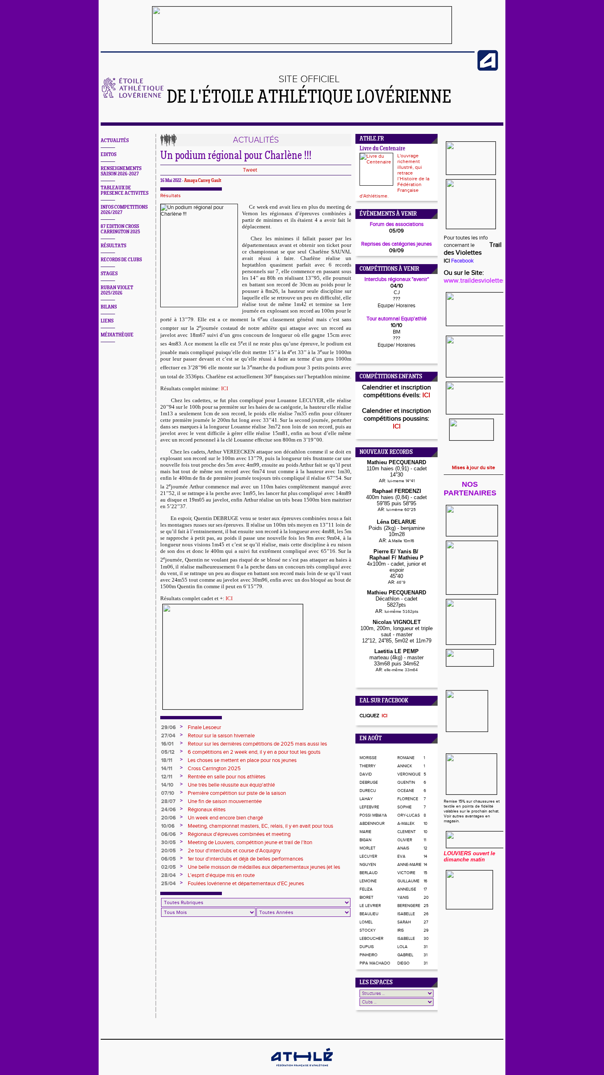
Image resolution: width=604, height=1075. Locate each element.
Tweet (250, 170)
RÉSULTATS (113, 246)
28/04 (168, 875)
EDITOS (108, 154)
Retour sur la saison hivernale (221, 735)
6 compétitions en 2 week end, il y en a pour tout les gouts (254, 752)
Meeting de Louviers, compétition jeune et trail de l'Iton (250, 842)
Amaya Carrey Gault (202, 180)
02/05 (168, 867)
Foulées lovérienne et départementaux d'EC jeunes (246, 883)
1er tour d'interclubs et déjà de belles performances (245, 859)
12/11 (166, 776)
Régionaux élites (207, 809)
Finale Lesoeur (204, 727)
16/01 (167, 744)
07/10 (167, 793)
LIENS (107, 321)
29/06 (168, 727)
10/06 (168, 826)
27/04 (168, 735)
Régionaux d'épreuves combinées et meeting (239, 834)
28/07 (168, 801)
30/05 (168, 842)
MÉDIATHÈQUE (117, 335)
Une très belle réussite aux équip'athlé (231, 785)
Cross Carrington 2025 (214, 768)
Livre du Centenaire (382, 149)
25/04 (168, 883)
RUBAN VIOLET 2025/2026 (117, 290)
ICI (224, 388)
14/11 (166, 768)
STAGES (109, 273)
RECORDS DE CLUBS (121, 259)
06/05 (168, 859)
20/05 (168, 850)
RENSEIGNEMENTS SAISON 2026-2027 (121, 171)
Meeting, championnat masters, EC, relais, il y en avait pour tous (260, 826)
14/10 (167, 785)
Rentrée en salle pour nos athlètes (226, 776)
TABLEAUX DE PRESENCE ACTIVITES (124, 190)
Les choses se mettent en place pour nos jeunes (242, 760)
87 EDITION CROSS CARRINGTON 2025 (120, 229)
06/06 (168, 834)
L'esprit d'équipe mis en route (221, 875)
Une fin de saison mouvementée (225, 801)
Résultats (170, 195)
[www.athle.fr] (487, 69)
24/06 (168, 809)
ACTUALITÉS (115, 140)
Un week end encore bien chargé (225, 818)
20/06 (168, 818)
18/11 (166, 760)
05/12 (168, 752)
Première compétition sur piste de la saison (237, 793)
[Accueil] (133, 96)
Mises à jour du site (473, 467)
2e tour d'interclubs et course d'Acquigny (234, 850)
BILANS (109, 307)
